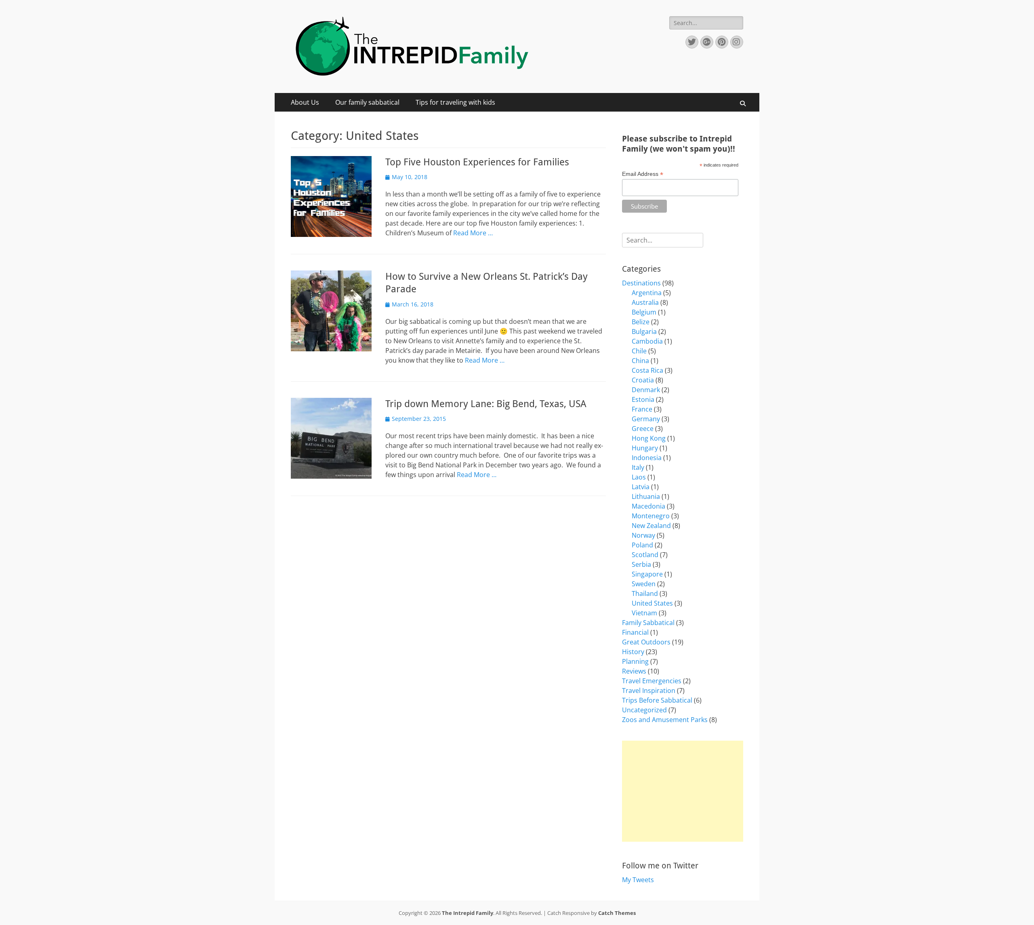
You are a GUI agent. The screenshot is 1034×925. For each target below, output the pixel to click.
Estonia (643, 399)
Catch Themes (617, 913)
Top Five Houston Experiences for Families (477, 162)
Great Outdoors (646, 642)
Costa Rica (647, 370)
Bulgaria (644, 331)
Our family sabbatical (367, 102)
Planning (635, 661)
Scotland (645, 554)
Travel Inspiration (648, 690)
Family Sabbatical (648, 622)
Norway (643, 535)
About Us (305, 102)
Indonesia (647, 457)
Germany (646, 418)
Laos (639, 477)
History (633, 651)
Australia (645, 302)
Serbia (641, 564)
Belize (640, 321)
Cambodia (647, 341)
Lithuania (646, 496)
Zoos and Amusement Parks (665, 719)
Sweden (644, 583)
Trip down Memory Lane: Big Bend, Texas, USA (485, 404)
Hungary (645, 447)
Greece (643, 428)
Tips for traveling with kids (455, 102)
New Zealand (651, 525)
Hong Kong (649, 438)
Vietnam (644, 612)
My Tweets (638, 879)
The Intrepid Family (467, 913)
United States (652, 603)
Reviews (634, 671)
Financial (635, 632)
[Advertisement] (682, 791)
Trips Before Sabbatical (657, 700)
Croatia (643, 380)
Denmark (646, 389)
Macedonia (648, 506)
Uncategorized (644, 709)
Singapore (647, 574)
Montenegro (651, 515)
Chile (639, 350)
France (642, 409)
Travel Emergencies (651, 680)
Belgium (644, 312)
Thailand (645, 593)
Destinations (641, 283)
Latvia (640, 486)
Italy (638, 467)
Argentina (647, 292)
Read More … (473, 232)
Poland (642, 545)
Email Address (642, 174)
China (640, 360)
